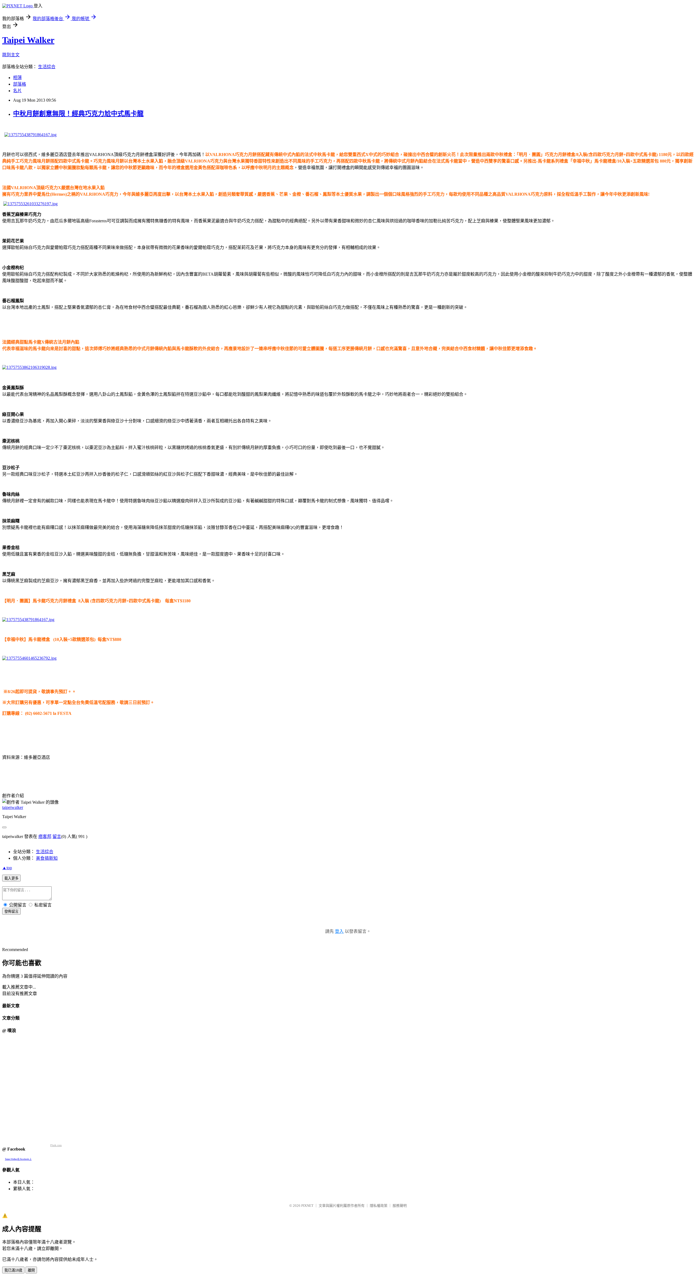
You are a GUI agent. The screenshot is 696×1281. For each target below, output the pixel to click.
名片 (17, 90)
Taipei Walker (28, 40)
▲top (7, 867)
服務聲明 (400, 1206)
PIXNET (307, 1206)
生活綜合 (46, 66)
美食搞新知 (47, 858)
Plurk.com (56, 1145)
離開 (31, 1270)
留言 (56, 836)
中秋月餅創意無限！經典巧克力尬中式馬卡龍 (78, 113)
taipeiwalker (12, 807)
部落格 (19, 84)
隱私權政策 (378, 1206)
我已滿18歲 (13, 1270)
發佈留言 (11, 911)
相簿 (17, 77)
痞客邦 (44, 836)
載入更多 (11, 878)
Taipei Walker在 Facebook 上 (18, 1159)
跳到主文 (11, 54)
